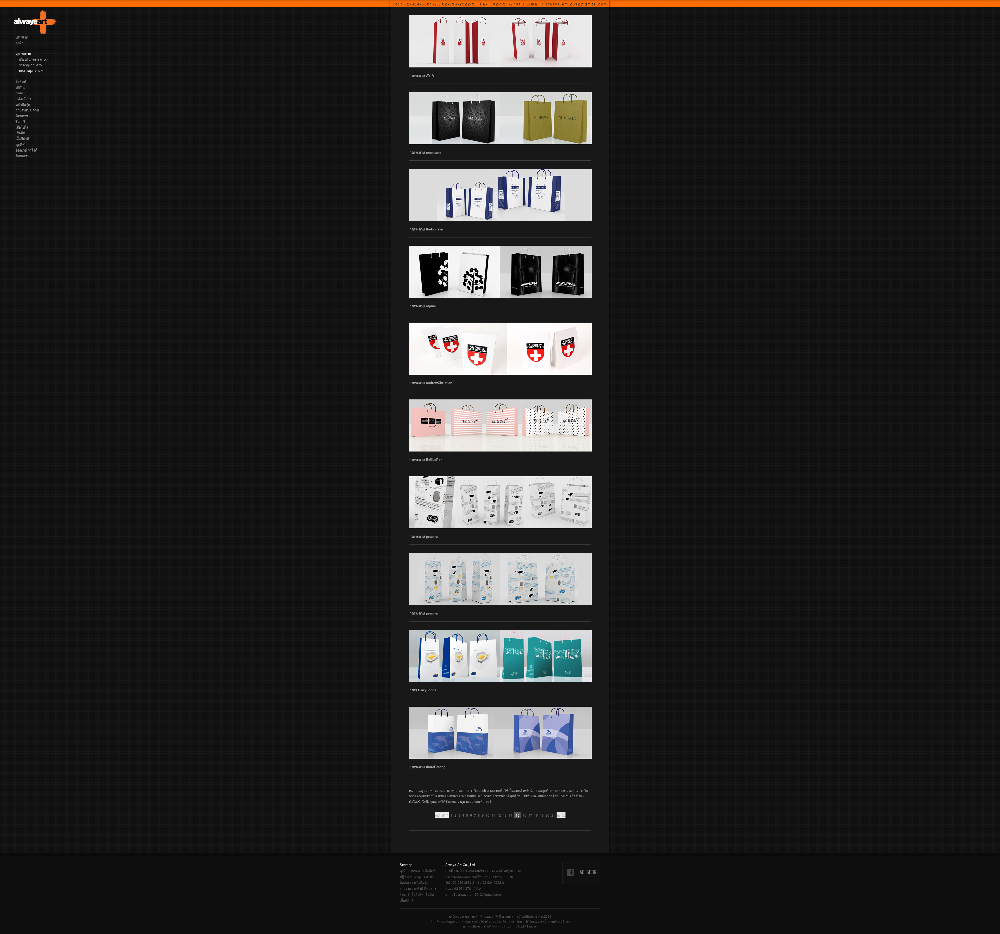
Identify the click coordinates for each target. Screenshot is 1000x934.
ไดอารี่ (20, 121)
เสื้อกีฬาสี (22, 138)
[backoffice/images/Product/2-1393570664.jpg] (500, 272)
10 (487, 815)
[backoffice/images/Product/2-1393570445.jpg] (500, 733)
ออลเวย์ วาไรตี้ (26, 150)
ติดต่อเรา (22, 155)
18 (536, 815)
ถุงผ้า (19, 42)
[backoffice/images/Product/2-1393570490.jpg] (500, 579)
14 (510, 815)
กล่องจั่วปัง (23, 98)
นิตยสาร (22, 115)
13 (505, 815)
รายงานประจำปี (27, 110)
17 (530, 815)
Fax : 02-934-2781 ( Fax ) (464, 888)
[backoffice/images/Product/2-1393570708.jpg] (500, 118)
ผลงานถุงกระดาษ (32, 70)
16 (524, 815)
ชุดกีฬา (21, 144)
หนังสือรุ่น (23, 104)
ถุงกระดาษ (23, 53)
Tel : (474, 882)
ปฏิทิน (20, 87)
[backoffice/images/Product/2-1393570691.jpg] (500, 195)
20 (547, 815)
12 (499, 815)
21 (553, 815)
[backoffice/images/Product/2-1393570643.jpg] (500, 349)
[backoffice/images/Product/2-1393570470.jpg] (500, 656)
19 (541, 815)
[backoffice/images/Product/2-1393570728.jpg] (500, 41)
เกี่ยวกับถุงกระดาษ (32, 59)
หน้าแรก (22, 37)
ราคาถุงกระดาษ (30, 64)
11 (493, 815)
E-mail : (473, 894)
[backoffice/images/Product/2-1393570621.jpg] (500, 425)
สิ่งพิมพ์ (21, 81)
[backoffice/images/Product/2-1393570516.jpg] (500, 502)
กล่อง (19, 92)
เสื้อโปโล (22, 127)
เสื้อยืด (20, 132)
